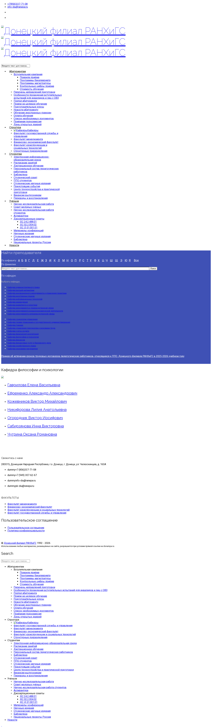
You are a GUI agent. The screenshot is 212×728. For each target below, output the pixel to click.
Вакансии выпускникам (27, 195)
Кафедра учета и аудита (18, 331)
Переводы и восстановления (31, 198)
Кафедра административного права (23, 287)
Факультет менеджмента (28, 139)
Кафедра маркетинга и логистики (22, 305)
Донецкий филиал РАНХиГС (20, 543)
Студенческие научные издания (32, 183)
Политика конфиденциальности (26, 530)
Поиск (153, 268)
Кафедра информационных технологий (24, 299)
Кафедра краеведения (17, 302)
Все (136, 260)
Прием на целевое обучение (30, 103)
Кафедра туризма (15, 325)
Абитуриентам (17, 71)
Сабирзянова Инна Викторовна (35, 426)
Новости (14, 245)
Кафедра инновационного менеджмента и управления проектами (37, 293)
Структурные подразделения (30, 151)
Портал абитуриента (25, 100)
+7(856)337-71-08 (17, 3)
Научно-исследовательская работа (34, 204)
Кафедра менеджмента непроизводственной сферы (31, 314)
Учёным (14, 201)
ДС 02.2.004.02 (28, 224)
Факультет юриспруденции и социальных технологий (30, 147)
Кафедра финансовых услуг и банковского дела (29, 343)
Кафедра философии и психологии (23, 337)
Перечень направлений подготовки (34, 92)
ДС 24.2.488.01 (28, 221)
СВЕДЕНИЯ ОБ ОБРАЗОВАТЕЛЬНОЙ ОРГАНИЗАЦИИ (37, 17)
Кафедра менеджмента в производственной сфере (30, 308)
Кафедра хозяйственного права (21, 346)
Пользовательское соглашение (25, 527)
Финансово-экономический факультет (36, 142)
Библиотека (20, 174)
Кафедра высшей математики (20, 290)
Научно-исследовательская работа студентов (40, 687)
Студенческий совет (25, 177)
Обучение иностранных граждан (32, 112)
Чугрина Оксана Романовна (32, 434)
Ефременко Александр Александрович (42, 393)
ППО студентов (23, 180)
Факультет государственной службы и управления (36, 512)
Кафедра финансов (16, 340)
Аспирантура (21, 215)
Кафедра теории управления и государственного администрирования (38, 322)
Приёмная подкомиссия (27, 121)
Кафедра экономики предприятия (22, 349)
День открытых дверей (27, 124)
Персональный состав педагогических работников (43, 652)
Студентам (15, 153)
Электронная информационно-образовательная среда (31, 158)
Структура (15, 127)
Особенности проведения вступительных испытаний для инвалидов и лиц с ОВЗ (38, 96)
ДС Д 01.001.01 (28, 227)
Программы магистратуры (35, 83)
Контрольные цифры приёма (37, 86)
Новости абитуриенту (26, 109)
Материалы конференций (28, 230)
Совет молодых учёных (27, 206)
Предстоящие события (27, 186)
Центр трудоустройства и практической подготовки (44, 669)
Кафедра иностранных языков (21, 296)
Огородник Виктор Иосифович (35, 417)
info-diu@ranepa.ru (17, 6)
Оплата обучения (23, 115)
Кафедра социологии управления (22, 319)
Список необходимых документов (34, 118)
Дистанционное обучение (28, 165)
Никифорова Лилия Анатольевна (37, 409)
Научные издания (24, 233)
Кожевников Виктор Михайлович (37, 401)
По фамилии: (8, 264)
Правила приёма (29, 77)
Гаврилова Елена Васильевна (33, 385)
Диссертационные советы (29, 218)
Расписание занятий (25, 162)
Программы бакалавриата (35, 80)
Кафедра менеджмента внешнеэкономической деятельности (35, 311)
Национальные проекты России (32, 242)
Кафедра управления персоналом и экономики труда (31, 328)
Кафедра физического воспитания (23, 334)
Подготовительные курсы (29, 106)
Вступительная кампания (28, 74)
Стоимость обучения (32, 89)
